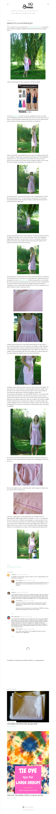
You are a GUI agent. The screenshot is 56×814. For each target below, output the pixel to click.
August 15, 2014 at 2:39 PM (28, 629)
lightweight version (23, 280)
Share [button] (8, 564)
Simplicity (19, 566)
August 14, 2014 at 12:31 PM (22, 592)
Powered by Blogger (29, 807)
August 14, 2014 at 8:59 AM (22, 574)
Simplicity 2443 (15, 116)
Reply (12, 589)
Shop (33, 13)
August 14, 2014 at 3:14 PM (26, 616)
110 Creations (19, 580)
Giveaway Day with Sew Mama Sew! (22, 724)
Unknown (13, 574)
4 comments (13, 798)
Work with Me (26, 13)
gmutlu (32, 809)
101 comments (13, 726)
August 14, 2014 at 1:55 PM (28, 600)
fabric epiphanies (15, 616)
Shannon (13, 592)
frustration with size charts (34, 27)
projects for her (13, 566)
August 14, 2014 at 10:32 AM (29, 580)
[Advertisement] (28, 675)
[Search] (48, 4)
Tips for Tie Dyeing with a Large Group (25, 795)
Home (13, 13)
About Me (19, 13)
